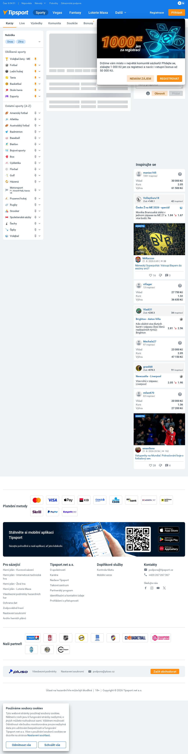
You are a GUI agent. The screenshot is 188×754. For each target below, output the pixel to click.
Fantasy (75, 12)
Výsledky (36, 23)
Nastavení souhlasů (38, 735)
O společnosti (57, 569)
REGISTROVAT (169, 79)
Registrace (157, 12)
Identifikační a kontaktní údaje (67, 595)
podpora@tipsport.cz (161, 569)
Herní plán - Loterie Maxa (17, 589)
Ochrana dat (10, 602)
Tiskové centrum (59, 585)
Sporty (40, 12)
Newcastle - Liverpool (148, 376)
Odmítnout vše (21, 745)
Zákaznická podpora (71, 3)
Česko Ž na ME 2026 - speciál (153, 207)
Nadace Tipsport (59, 580)
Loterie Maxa (98, 12)
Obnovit (160, 93)
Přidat (176, 93)
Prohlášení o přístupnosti (64, 600)
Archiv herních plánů (14, 618)
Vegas (57, 12)
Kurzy (9, 23)
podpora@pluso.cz (104, 671)
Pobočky (53, 3)
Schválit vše (52, 745)
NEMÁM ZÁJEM (140, 79)
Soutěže (72, 23)
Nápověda (26, 3)
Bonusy (88, 23)
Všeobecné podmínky (44, 671)
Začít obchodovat (164, 671)
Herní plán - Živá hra (14, 583)
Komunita (54, 23)
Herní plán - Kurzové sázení (18, 569)
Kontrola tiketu (105, 569)
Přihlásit (176, 12)
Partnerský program (61, 590)
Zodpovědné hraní (13, 608)
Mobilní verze (104, 575)
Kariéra (54, 575)
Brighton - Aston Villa (148, 319)
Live (22, 23)
